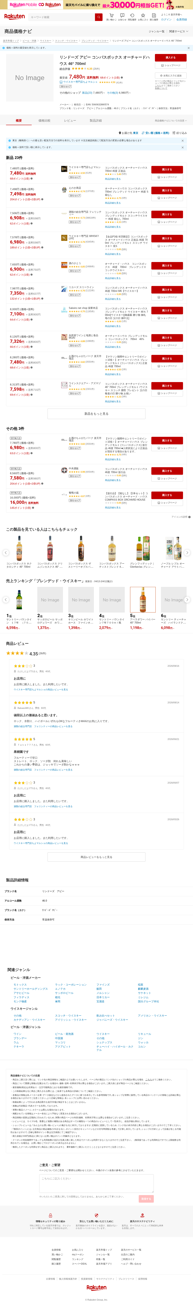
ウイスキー (45, 40)
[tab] (19, 120)
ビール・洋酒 (29, 40)
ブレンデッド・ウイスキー (95, 40)
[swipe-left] (6, 553)
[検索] (99, 17)
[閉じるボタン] (189, 48)
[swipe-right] (187, 553)
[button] (122, 17)
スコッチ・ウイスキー (66, 40)
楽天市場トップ (11, 40)
